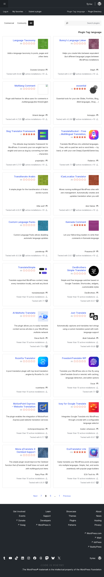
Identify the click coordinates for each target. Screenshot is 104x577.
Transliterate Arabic (24, 176)
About (98, 511)
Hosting (97, 520)
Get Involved (19, 511)
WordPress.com (92, 533)
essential (81, 85)
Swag (21, 525)
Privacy (97, 525)
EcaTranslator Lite (76, 449)
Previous (67, 496)
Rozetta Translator (25, 358)
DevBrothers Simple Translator (76, 269)
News (98, 516)
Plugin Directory (94, 11)
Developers (45, 520)
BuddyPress (94, 546)
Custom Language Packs (22, 222)
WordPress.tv (43, 525)
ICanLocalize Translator (73, 176)
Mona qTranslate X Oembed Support (25, 450)
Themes (72, 516)
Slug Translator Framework (20, 131)
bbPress (96, 542)
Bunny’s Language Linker (72, 40)
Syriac (93, 558)
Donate (20, 520)
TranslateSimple (26, 267)
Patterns (72, 525)
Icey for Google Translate (72, 403)
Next (35, 496)
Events (22, 516)
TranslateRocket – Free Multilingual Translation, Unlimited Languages (73, 133)
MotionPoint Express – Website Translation (23, 405)
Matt (97, 537)
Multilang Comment (25, 85)
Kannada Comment (76, 222)
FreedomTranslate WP (74, 358)
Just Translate (78, 312)
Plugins (73, 520)
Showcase (71, 511)
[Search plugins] (67, 23)
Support (47, 516)
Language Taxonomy (24, 40)
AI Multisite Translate (24, 312)
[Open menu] (4, 4)
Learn (48, 511)
